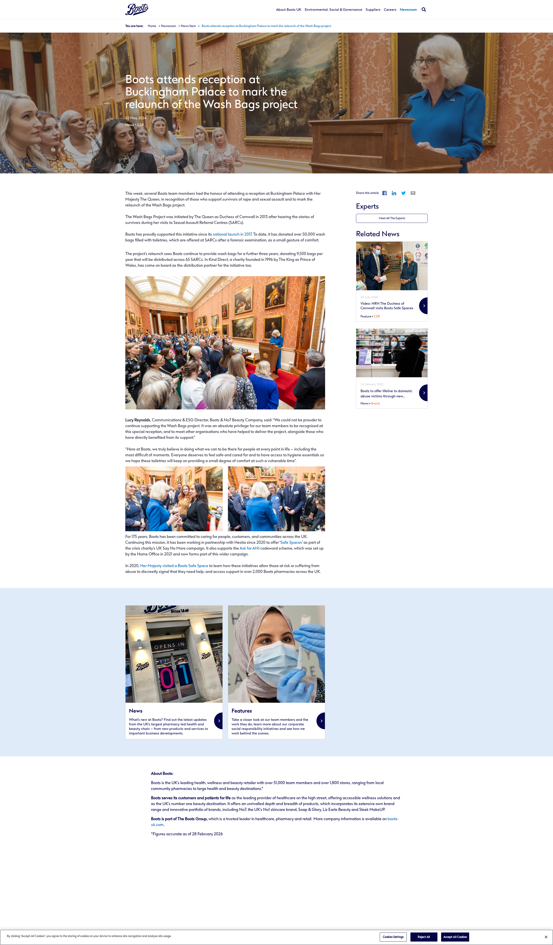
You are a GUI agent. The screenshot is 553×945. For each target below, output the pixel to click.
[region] (276, 937)
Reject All (424, 937)
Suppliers (373, 10)
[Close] (546, 937)
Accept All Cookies (455, 937)
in (394, 193)
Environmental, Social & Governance (333, 10)
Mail (413, 193)
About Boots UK (288, 10)
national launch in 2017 (232, 234)
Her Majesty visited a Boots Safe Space (174, 565)
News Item (188, 26)
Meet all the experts (392, 218)
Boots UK (136, 10)
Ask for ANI (249, 548)
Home (152, 26)
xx (174, 672)
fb (384, 193)
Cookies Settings (393, 937)
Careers (390, 10)
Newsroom (408, 10)
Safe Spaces (291, 542)
